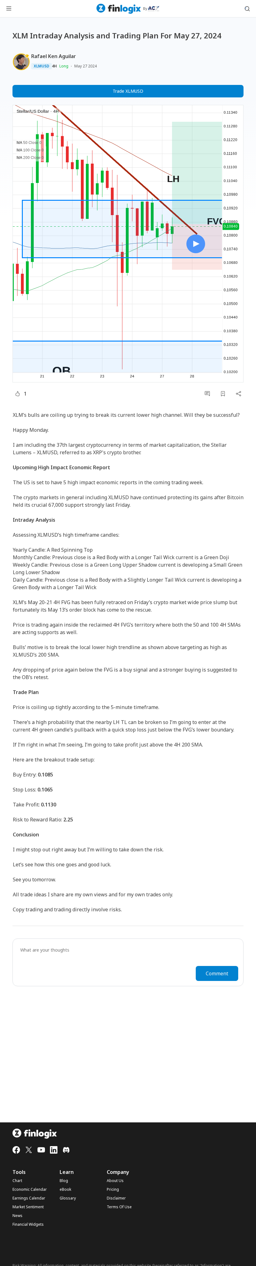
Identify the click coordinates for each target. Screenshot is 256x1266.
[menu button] (8, 8)
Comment (217, 973)
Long (63, 66)
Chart (17, 1180)
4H (54, 66)
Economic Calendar (29, 1189)
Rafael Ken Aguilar (53, 56)
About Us (115, 1180)
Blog (64, 1180)
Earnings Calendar (28, 1198)
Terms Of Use (119, 1206)
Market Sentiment (28, 1206)
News (17, 1215)
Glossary (68, 1198)
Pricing (113, 1189)
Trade (128, 91)
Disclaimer (116, 1198)
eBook (65, 1189)
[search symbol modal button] (247, 8)
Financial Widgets (28, 1224)
